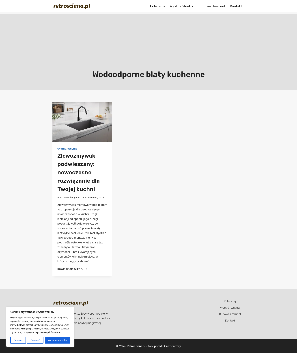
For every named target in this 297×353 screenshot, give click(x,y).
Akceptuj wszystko (57, 340)
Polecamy (157, 6)
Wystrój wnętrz (181, 6)
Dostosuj (18, 340)
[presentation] (82, 122)
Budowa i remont (211, 6)
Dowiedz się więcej (72, 269)
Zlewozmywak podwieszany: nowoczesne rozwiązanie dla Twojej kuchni (78, 172)
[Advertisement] (148, 35)
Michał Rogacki (72, 197)
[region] (40, 327)
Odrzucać (35, 340)
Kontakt (236, 6)
